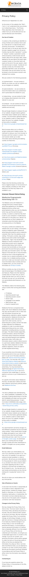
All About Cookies (16, 265)
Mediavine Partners (10, 385)
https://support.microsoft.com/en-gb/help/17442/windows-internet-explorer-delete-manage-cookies (14, 164)
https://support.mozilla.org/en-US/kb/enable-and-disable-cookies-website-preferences (12, 151)
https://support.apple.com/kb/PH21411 (15, 170)
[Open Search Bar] (27, 10)
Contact (12, 574)
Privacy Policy (19, 574)
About (8, 574)
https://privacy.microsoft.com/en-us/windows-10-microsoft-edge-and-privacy (12, 177)
